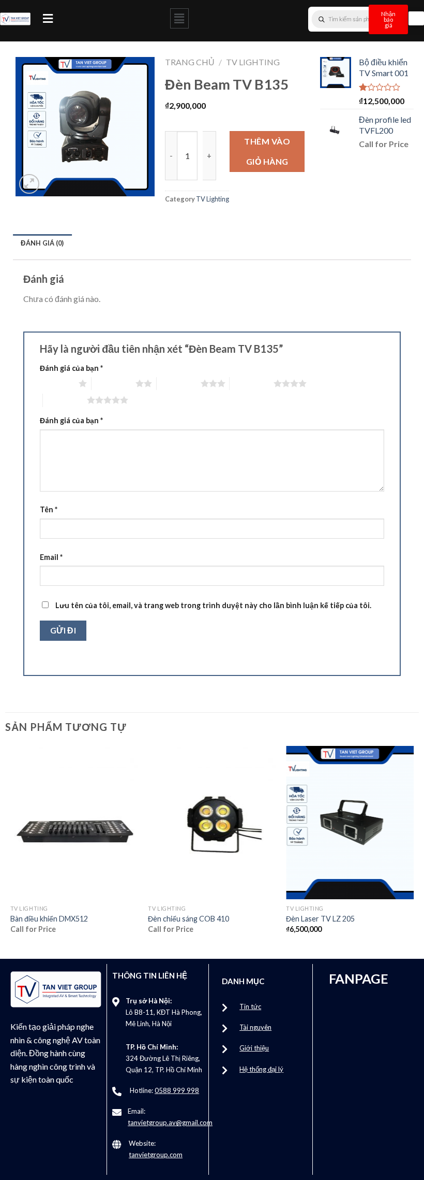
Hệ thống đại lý (261, 1069)
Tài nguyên (255, 1027)
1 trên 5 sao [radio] (57, 383)
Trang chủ (190, 62)
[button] (48, 18)
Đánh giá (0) (42, 243)
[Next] (413, 848)
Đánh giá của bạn (71, 368)
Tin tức (250, 1006)
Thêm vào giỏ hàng (267, 151)
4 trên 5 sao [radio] (252, 383)
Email (51, 557)
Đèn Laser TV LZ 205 (320, 918)
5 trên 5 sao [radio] (65, 400)
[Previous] (11, 848)
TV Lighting (253, 62)
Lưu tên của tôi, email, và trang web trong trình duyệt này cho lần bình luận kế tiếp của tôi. (213, 605)
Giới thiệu (254, 1048)
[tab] (42, 242)
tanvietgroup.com (156, 1154)
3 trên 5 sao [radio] (179, 383)
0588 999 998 (177, 1090)
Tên (48, 509)
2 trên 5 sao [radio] (113, 383)
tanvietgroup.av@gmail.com (170, 1122)
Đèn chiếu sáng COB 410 (188, 918)
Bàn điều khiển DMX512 (49, 918)
